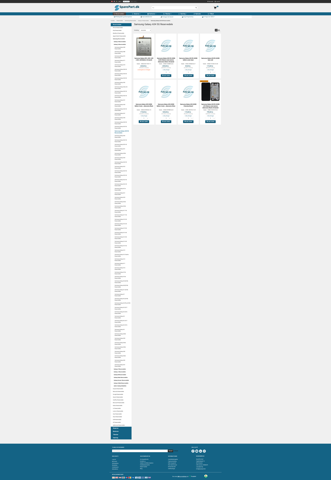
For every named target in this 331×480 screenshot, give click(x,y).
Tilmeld (170, 450)
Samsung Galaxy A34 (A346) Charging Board (188, 105)
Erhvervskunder (172, 466)
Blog (141, 468)
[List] (218, 30)
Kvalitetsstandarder (145, 465)
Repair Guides (143, 466)
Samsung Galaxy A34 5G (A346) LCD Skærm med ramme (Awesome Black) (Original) (210, 105)
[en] (114, 1)
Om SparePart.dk (144, 459)
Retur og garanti (172, 463)
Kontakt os (143, 461)
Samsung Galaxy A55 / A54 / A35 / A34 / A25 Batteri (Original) (143, 59)
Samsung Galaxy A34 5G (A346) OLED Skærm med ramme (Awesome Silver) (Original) (166, 59)
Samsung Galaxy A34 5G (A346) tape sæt (210, 59)
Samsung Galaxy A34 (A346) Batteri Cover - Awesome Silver (166, 105)
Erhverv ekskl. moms (130, 1)
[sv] (117, 1)
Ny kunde (211, 1)
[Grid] (216, 30)
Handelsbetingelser (173, 459)
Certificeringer (171, 468)
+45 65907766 (199, 467)
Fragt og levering (172, 461)
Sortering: (136, 30)
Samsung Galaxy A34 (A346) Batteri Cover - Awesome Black (144, 105)
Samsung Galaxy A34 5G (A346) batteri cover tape (188, 59)
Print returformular (172, 465)
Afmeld (176, 450)
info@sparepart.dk (200, 468)
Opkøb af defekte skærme (146, 463)
